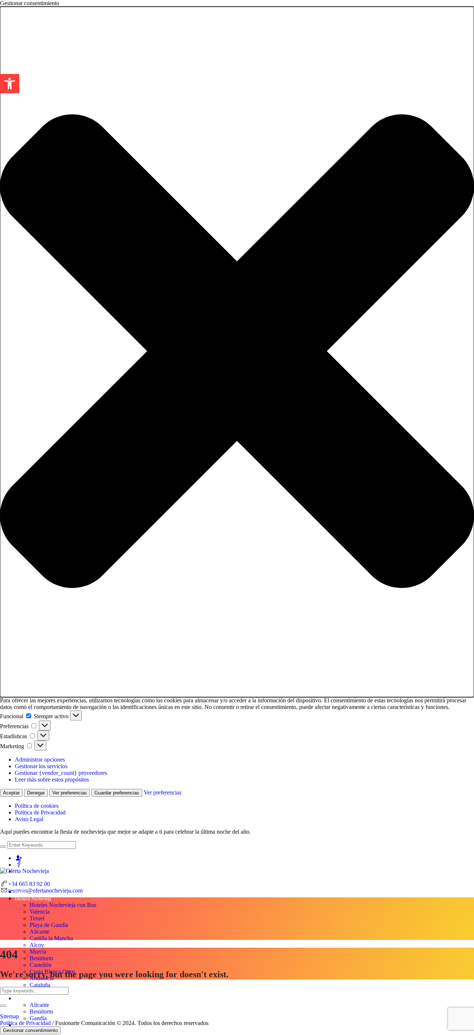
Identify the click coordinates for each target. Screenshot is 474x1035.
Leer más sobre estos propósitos (52, 779)
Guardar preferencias (116, 793)
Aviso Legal (29, 819)
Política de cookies (37, 806)
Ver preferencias (69, 793)
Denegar (36, 793)
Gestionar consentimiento (30, 1030)
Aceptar (11, 793)
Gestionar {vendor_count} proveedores (61, 773)
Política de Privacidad (40, 812)
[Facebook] (19, 864)
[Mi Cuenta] (19, 858)
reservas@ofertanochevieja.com (45, 890)
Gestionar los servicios (41, 766)
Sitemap (9, 1016)
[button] (237, 352)
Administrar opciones (40, 759)
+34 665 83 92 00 (29, 884)
